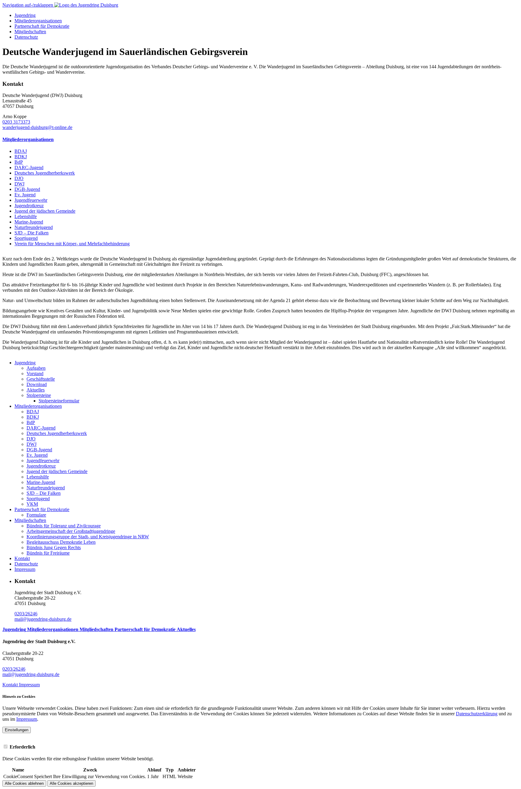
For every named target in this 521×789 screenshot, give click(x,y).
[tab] (260, 747)
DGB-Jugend (27, 189)
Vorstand (35, 373)
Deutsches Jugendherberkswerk (44, 173)
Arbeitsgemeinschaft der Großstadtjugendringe (71, 531)
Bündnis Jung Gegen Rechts (54, 547)
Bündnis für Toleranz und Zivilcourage (64, 525)
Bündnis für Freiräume (48, 553)
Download (37, 384)
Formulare (36, 514)
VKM (32, 504)
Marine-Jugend (28, 221)
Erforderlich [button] (22, 746)
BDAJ (20, 151)
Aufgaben (36, 368)
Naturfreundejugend (33, 227)
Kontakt (22, 558)
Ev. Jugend (25, 194)
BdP (18, 162)
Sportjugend (26, 238)
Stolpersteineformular (59, 400)
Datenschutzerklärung (476, 713)
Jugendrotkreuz (29, 205)
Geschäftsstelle (41, 379)
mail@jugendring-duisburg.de (42, 619)
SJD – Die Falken (31, 232)
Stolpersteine (39, 395)
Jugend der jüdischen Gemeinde (44, 211)
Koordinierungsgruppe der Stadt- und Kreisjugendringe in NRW (88, 536)
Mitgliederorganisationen (38, 20)
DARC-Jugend (28, 167)
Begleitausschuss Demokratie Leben (61, 542)
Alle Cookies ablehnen (24, 783)
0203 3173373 (16, 121)
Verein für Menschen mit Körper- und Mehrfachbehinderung (72, 243)
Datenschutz (26, 37)
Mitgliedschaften (30, 31)
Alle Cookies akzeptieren (71, 783)
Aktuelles (36, 389)
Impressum (24, 569)
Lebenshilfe (25, 216)
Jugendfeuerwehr (30, 200)
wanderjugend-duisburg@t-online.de (37, 127)
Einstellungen (16, 730)
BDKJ (20, 156)
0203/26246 (25, 613)
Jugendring (25, 15)
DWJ (19, 183)
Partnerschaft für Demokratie (41, 26)
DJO (19, 178)
